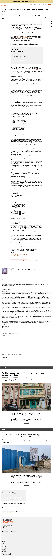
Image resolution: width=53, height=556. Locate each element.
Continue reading (26, 485)
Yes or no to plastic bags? (15, 255)
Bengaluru (4, 7)
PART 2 (38, 1)
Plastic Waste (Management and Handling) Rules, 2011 (24, 37)
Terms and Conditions (5, 547)
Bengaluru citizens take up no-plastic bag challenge (20, 257)
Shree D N (4, 14)
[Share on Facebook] (51, 26)
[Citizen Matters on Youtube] (4, 527)
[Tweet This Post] (51, 23)
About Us (3, 536)
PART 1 (33, 1)
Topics (35, 4)
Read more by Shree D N (12, 271)
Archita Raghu (5, 377)
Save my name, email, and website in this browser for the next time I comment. (12, 355)
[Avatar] (4, 271)
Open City (3, 543)
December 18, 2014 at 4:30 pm (5, 291)
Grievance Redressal (4, 550)
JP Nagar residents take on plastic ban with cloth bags (20, 254)
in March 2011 (26, 89)
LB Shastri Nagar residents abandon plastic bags (19, 256)
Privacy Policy (4, 546)
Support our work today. (15, 499)
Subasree (4, 439)
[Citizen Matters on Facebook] (3, 527)
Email (3, 347)
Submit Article (44, 4)
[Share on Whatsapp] (51, 24)
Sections (39, 4)
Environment (24, 14)
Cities (31, 4)
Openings (3, 538)
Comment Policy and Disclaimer (4, 549)
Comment (3, 335)
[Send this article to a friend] (51, 21)
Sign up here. (13, 531)
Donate (49, 4)
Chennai (3, 432)
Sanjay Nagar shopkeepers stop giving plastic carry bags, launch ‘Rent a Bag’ (24, 260)
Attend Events (4, 542)
